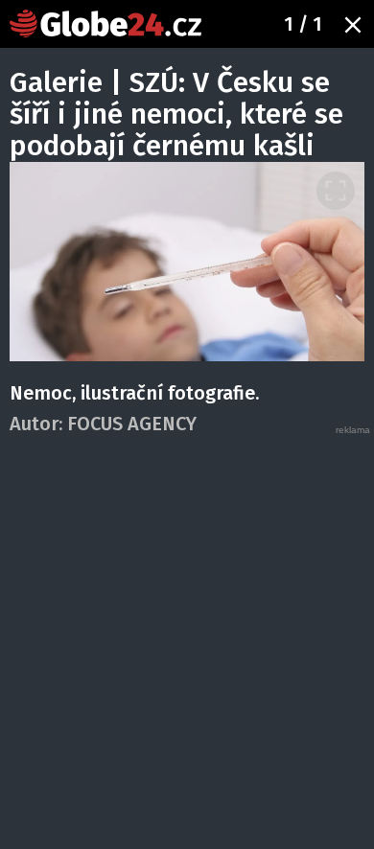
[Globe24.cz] (105, 23)
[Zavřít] (352, 24)
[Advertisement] (187, 624)
